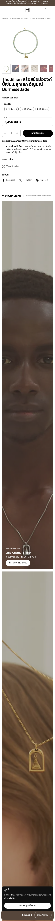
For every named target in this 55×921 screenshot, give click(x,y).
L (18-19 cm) (42, 109)
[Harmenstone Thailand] (27, 10)
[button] (50, 10)
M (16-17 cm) (27, 109)
